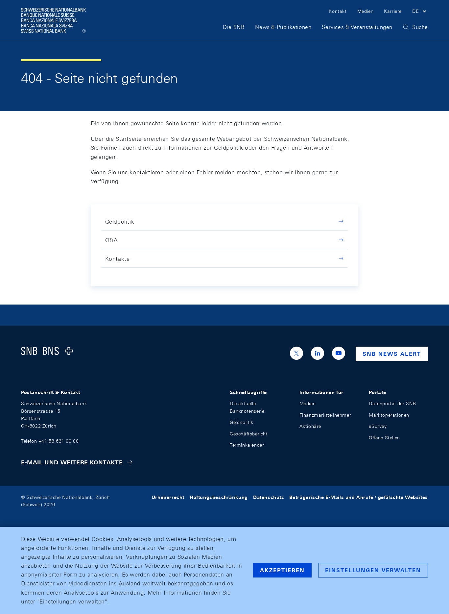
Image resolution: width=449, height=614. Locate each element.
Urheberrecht (168, 497)
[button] (420, 12)
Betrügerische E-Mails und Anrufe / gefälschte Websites (358, 497)
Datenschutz (268, 497)
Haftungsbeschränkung (219, 497)
